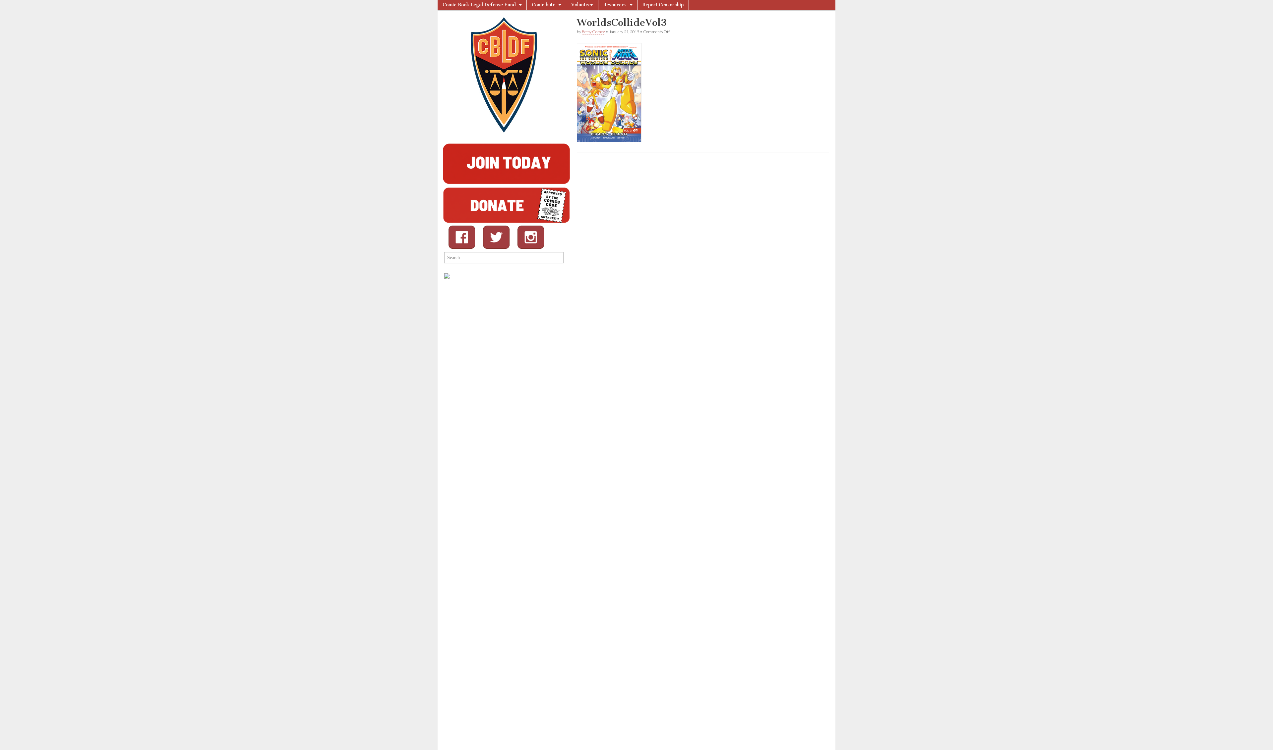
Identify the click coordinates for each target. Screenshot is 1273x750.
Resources (615, 5)
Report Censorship (663, 5)
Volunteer (582, 5)
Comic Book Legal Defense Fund (479, 5)
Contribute (543, 5)
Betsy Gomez (593, 31)
